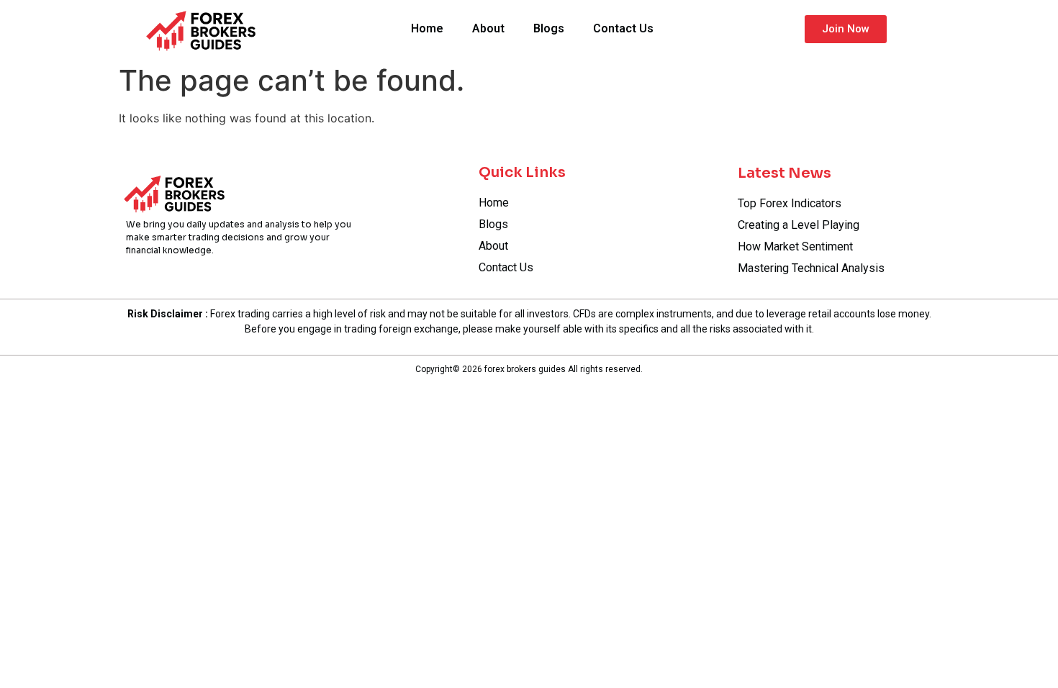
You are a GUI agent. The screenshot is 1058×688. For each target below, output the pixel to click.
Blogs (548, 28)
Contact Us (623, 28)
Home (427, 28)
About (488, 28)
